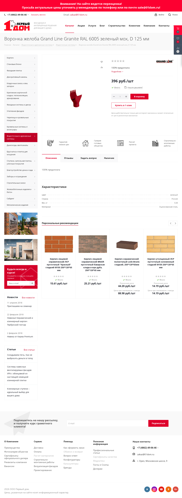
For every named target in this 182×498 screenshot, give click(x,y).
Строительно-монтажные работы (44, 461)
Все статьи (29, 349)
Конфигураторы (72, 459)
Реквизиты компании (15, 462)
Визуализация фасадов (46, 466)
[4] (120, 61)
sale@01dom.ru (148, 7)
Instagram (154, 489)
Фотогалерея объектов (16, 451)
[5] (123, 61)
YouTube (161, 489)
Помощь (68, 441)
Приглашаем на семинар (19, 306)
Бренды (68, 467)
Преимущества (12, 447)
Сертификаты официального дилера (16, 457)
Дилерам (97, 468)
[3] (118, 61)
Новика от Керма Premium (20, 336)
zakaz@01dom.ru (78, 14)
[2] (115, 61)
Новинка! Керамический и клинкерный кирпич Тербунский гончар (20, 321)
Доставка (38, 447)
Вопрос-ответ (70, 455)
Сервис (38, 441)
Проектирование (43, 470)
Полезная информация (100, 442)
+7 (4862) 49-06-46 (17, 14)
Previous (170, 223)
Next (175, 223)
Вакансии (9, 466)
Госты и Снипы (101, 464)
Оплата (37, 451)
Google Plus (175, 489)
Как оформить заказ (74, 447)
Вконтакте (147, 489)
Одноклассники (168, 489)
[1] (112, 61)
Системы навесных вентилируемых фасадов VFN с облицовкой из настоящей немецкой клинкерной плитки (19, 373)
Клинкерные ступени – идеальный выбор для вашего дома (18, 392)
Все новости (28, 297)
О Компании (11, 441)
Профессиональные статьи (103, 451)
